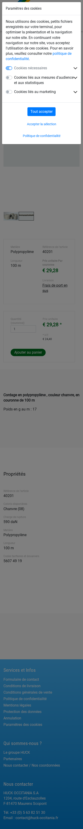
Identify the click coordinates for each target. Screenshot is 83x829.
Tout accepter (41, 111)
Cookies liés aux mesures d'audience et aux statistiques (44, 80)
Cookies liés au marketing (35, 92)
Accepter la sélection (41, 124)
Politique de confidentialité (41, 136)
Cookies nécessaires (30, 68)
